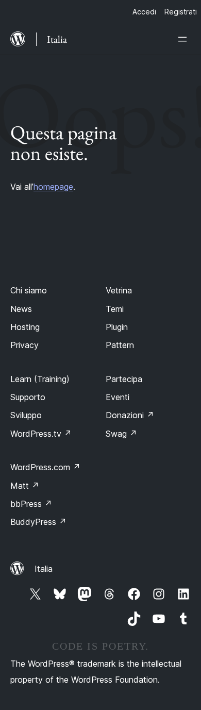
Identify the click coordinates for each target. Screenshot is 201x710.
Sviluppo (26, 415)
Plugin (117, 327)
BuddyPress (38, 522)
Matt (24, 486)
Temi (115, 309)
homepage (53, 186)
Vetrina (119, 290)
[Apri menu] (184, 39)
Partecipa (124, 379)
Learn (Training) (40, 379)
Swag (121, 433)
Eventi (117, 397)
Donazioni (130, 415)
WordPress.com (45, 467)
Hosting (25, 327)
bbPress (31, 504)
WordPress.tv (41, 433)
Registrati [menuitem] (180, 11)
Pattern (120, 345)
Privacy (24, 345)
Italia (44, 569)
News (21, 309)
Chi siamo (28, 290)
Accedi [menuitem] (144, 11)
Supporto (27, 397)
